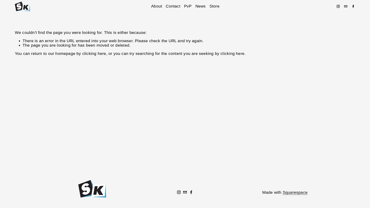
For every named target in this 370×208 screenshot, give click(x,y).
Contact (173, 6)
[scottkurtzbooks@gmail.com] (346, 6)
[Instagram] (338, 6)
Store (214, 6)
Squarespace (295, 192)
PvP (188, 6)
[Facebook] (353, 6)
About (156, 6)
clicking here (94, 53)
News (200, 6)
